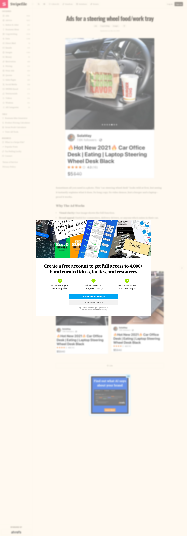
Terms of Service (86, 310)
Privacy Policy (101, 310)
